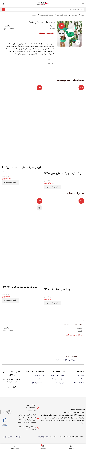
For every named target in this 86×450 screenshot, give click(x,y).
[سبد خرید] (3, 3)
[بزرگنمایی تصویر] (77, 42)
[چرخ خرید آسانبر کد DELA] (64, 219)
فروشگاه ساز (17, 436)
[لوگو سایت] (43, 3)
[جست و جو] (3, 9)
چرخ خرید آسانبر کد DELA (57, 289)
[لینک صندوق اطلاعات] (43, 358)
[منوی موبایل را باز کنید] (83, 3)
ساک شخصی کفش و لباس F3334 (20, 287)
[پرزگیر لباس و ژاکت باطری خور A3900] (64, 104)
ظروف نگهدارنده (62, 15)
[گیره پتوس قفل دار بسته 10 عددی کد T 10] (22, 104)
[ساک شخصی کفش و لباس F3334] (22, 219)
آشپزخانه (74, 15)
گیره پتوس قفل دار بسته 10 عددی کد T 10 (21, 169)
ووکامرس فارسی (8, 436)
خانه (82, 15)
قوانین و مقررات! (43, 436)
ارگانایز (34, 15)
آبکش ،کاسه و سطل (46, 15)
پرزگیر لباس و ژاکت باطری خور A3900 (62, 173)
